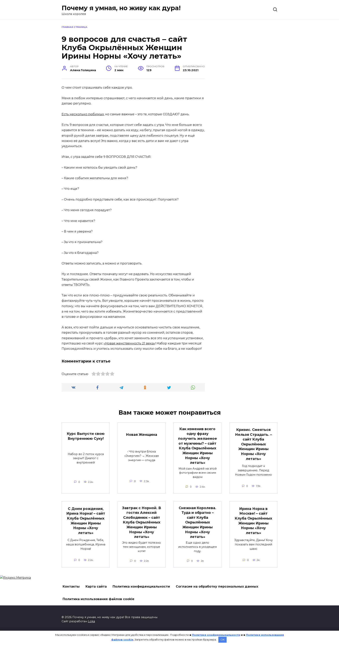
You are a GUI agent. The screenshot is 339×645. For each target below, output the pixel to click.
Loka (91, 621)
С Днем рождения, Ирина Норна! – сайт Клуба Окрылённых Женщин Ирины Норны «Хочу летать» (85, 520)
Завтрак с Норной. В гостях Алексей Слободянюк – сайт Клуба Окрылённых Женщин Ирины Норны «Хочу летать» (141, 522)
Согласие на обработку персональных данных (217, 586)
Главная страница (74, 27)
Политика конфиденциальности (141, 586)
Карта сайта (96, 586)
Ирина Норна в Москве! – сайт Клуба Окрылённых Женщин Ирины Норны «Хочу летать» (253, 520)
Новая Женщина (141, 434)
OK (223, 639)
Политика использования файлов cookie (98, 599)
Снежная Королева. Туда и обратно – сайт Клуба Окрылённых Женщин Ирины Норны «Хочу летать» (197, 522)
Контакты (71, 586)
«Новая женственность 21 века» (129, 343)
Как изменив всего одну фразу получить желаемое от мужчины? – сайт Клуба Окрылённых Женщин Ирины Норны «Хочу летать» (197, 446)
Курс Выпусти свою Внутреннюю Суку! (86, 436)
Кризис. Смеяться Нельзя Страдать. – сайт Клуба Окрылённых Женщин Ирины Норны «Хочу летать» (253, 444)
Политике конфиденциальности (216, 634)
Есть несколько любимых (83, 114)
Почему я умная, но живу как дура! (121, 8)
